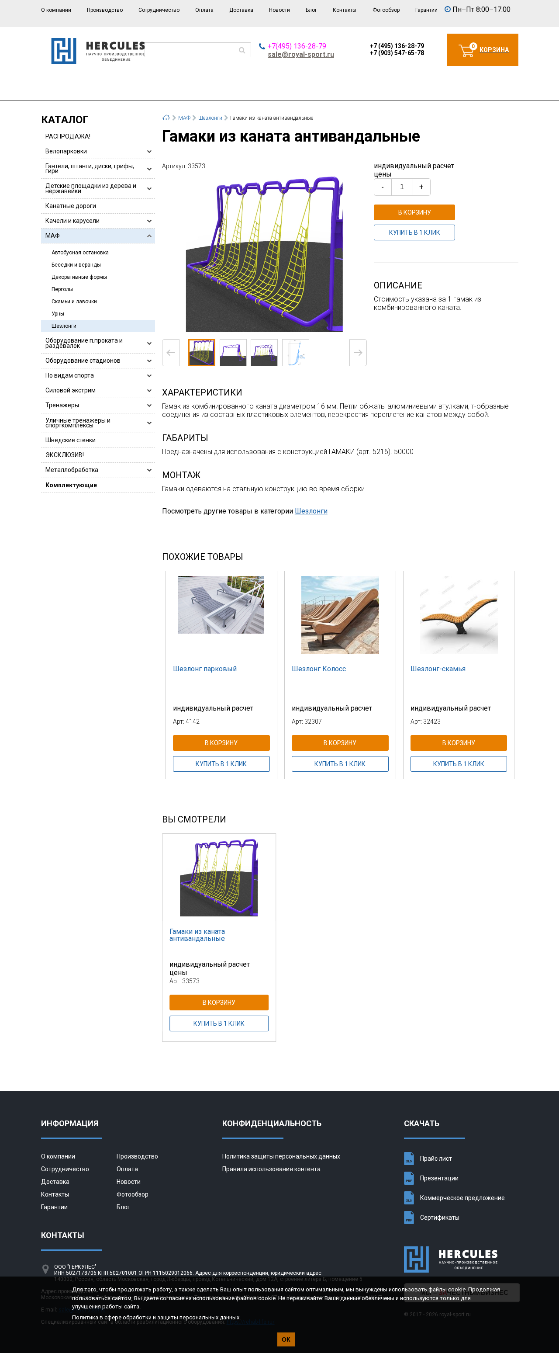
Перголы (62, 289)
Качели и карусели (72, 220)
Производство (105, 10)
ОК (286, 1339)
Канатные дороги (70, 205)
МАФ (52, 235)
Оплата (204, 10)
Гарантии (426, 10)
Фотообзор (386, 10)
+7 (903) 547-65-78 (397, 52)
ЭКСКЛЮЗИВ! (64, 454)
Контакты (344, 10)
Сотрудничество (158, 10)
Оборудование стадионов (83, 360)
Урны (58, 314)
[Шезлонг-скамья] (459, 615)
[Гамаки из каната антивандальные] (264, 254)
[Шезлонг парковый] (221, 615)
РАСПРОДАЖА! (67, 136)
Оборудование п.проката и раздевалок (84, 343)
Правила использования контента (271, 1169)
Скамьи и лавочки (74, 301)
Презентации (439, 1178)
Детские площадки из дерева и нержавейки (90, 188)
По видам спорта (69, 375)
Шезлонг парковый (205, 669)
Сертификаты (439, 1217)
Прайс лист (436, 1158)
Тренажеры (62, 405)
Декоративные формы (79, 277)
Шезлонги (64, 326)
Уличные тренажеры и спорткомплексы (77, 423)
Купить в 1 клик (414, 232)
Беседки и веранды (76, 265)
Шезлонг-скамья (438, 669)
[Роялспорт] (98, 62)
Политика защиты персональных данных (281, 1156)
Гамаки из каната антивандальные (197, 935)
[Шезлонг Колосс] (340, 615)
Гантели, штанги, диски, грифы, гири (89, 168)
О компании (56, 10)
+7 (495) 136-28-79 (397, 45)
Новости (279, 10)
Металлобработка (71, 469)
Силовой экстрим (70, 390)
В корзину (414, 212)
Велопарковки (66, 151)
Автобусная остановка (80, 253)
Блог (311, 10)
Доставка (241, 10)
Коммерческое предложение (462, 1197)
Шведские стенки (70, 440)
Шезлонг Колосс (319, 669)
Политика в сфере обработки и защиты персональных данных (155, 1317)
